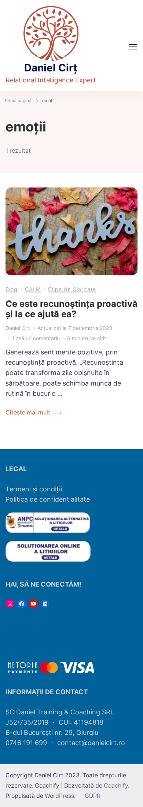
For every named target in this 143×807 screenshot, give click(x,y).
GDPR (92, 795)
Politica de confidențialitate (48, 499)
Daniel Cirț (50, 68)
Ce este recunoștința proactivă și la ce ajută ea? (72, 309)
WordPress (59, 795)
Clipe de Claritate (72, 289)
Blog (12, 289)
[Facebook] (21, 603)
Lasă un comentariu (36, 337)
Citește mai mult (28, 412)
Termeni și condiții (34, 489)
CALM (33, 289)
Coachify (116, 785)
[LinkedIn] (45, 603)
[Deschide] (133, 46)
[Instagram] (10, 603)
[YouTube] (33, 603)
